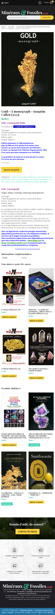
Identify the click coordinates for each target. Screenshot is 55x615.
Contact (10, 612)
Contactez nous (27, 531)
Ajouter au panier (11, 170)
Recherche (46, 17)
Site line (50, 612)
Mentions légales (26, 610)
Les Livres (11, 26)
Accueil (3, 26)
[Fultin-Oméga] (24, 12)
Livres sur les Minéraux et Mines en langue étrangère (33, 26)
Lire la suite (34, 445)
